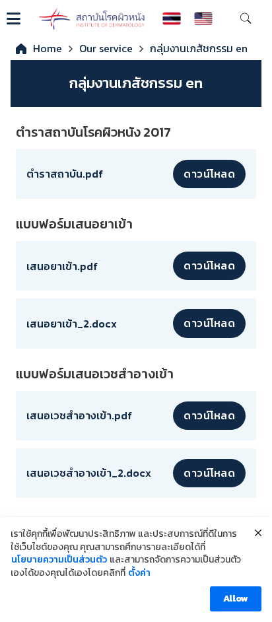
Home (47, 48)
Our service (106, 48)
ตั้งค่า (139, 573)
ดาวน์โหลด (209, 174)
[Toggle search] (245, 18)
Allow (235, 598)
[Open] (13, 18)
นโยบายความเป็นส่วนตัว (59, 560)
